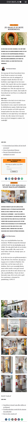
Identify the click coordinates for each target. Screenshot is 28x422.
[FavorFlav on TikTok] (18, 179)
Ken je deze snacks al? (10, 414)
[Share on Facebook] (6, 179)
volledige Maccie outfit (14, 221)
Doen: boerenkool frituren (11, 150)
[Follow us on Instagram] (12, 179)
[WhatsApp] (22, 179)
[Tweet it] (9, 179)
